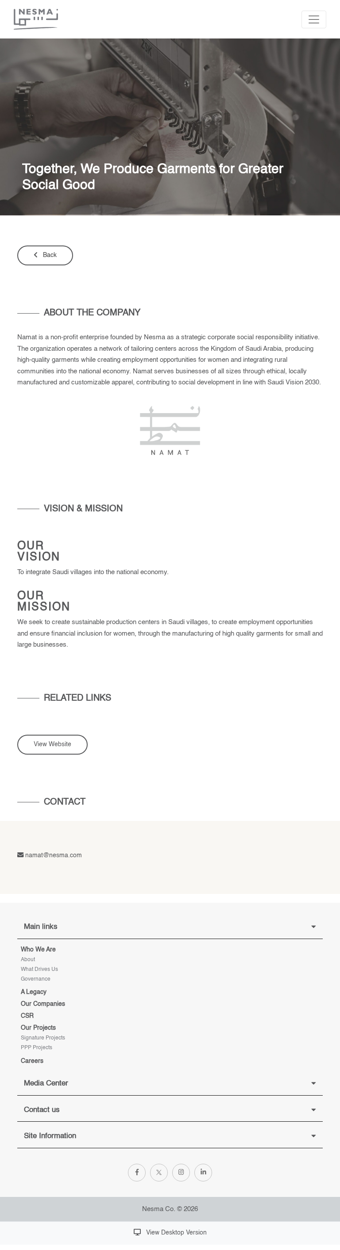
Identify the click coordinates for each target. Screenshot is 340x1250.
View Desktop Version (175, 1233)
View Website (52, 744)
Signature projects (43, 1038)
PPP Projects (36, 1048)
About (28, 959)
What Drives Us (39, 969)
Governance (35, 979)
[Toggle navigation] (313, 19)
